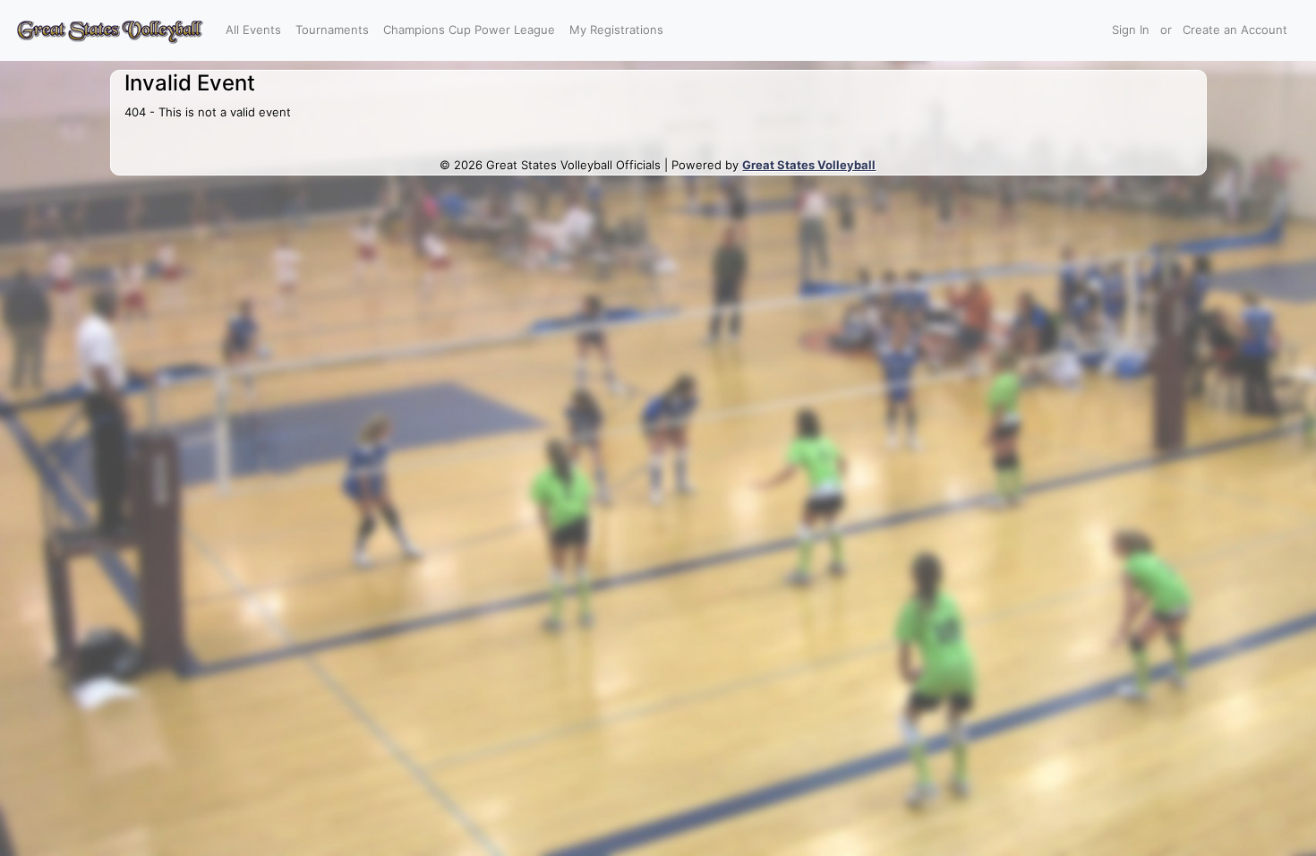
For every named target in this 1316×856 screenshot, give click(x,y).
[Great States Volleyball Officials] (109, 30)
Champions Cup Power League (469, 29)
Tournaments (332, 29)
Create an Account (1235, 29)
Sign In (1130, 29)
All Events (253, 29)
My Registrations (616, 29)
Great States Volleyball (809, 165)
